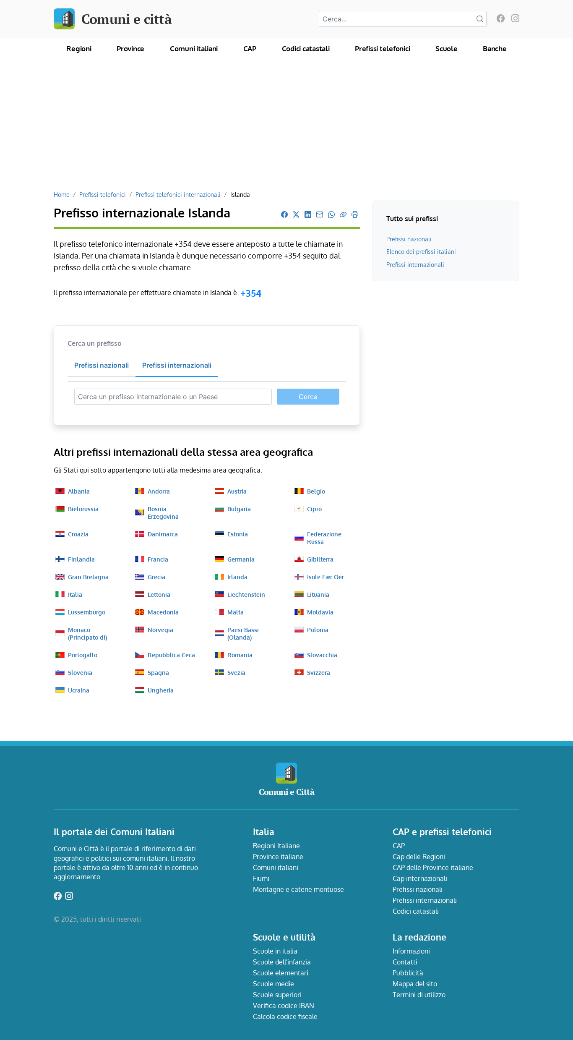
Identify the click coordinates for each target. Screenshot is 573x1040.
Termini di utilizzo (419, 994)
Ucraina (78, 690)
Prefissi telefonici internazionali (178, 194)
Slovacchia (322, 654)
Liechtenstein (246, 594)
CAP (249, 48)
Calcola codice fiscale (285, 1016)
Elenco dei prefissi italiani (421, 251)
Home (62, 194)
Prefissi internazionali (415, 264)
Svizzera (318, 672)
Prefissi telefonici (382, 48)
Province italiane (278, 856)
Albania (79, 491)
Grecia (156, 576)
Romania (240, 654)
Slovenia (80, 672)
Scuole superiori (277, 994)
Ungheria (161, 690)
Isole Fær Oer (325, 576)
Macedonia (163, 612)
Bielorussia (83, 508)
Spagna (158, 672)
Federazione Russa (324, 537)
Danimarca (163, 534)
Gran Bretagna (88, 576)
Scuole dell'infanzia (282, 962)
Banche (495, 48)
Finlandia (81, 559)
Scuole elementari (280, 973)
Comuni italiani (194, 48)
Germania (241, 559)
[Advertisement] (286, 127)
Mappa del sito (415, 984)
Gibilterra (320, 559)
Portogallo (82, 654)
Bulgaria (239, 508)
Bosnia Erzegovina (163, 512)
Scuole (446, 48)
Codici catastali (306, 48)
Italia (75, 594)
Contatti (405, 962)
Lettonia (159, 594)
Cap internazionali (420, 878)
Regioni (78, 48)
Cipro (314, 508)
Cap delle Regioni (419, 856)
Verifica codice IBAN (283, 1005)
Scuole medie (273, 984)
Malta (235, 612)
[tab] (101, 365)
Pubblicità (408, 973)
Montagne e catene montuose (298, 889)
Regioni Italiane (276, 845)
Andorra (159, 491)
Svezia (236, 672)
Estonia (237, 534)
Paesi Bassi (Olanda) (243, 633)
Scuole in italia (275, 951)
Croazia (78, 534)
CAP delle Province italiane (433, 867)
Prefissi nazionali (409, 239)
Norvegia (160, 629)
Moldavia (320, 612)
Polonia (317, 629)
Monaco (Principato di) (87, 633)
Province (130, 48)
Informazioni (411, 951)
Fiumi (261, 878)
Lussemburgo (86, 612)
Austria (237, 491)
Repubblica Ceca (171, 654)
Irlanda (237, 576)
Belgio (316, 491)
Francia (158, 559)
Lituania (318, 594)
